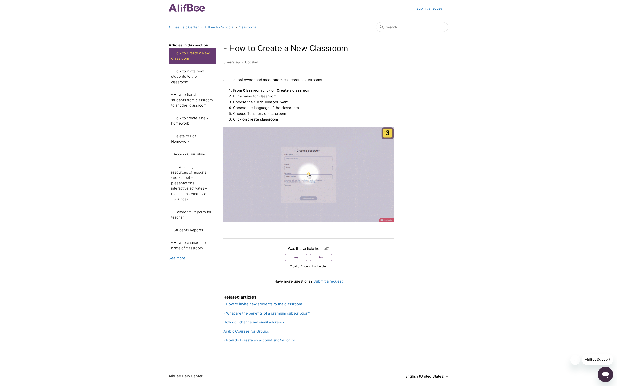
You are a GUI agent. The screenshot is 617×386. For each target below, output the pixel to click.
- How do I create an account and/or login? (259, 340)
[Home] (187, 10)
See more (177, 258)
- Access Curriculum (188, 154)
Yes (296, 257)
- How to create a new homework (189, 121)
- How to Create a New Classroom (190, 56)
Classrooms (247, 27)
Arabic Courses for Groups (246, 331)
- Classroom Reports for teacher (191, 215)
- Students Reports (187, 230)
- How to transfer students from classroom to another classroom (192, 100)
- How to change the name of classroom (188, 245)
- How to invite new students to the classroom (187, 76)
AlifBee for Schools (218, 27)
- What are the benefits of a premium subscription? (266, 313)
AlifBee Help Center (184, 27)
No (321, 257)
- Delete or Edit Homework (183, 139)
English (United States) (425, 376)
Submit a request (429, 8)
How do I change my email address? (254, 322)
